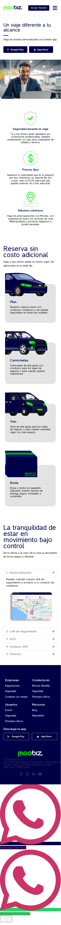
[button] (30, 573)
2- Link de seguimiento (21, 631)
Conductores (41, 680)
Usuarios (11, 704)
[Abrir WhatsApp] (6, 919)
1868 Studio (24, 767)
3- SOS (11, 639)
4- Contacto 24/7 (17, 646)
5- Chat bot (13, 654)
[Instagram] (27, 774)
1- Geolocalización (18, 572)
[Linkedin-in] (33, 774)
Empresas (12, 680)
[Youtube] (40, 774)
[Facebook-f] (21, 774)
